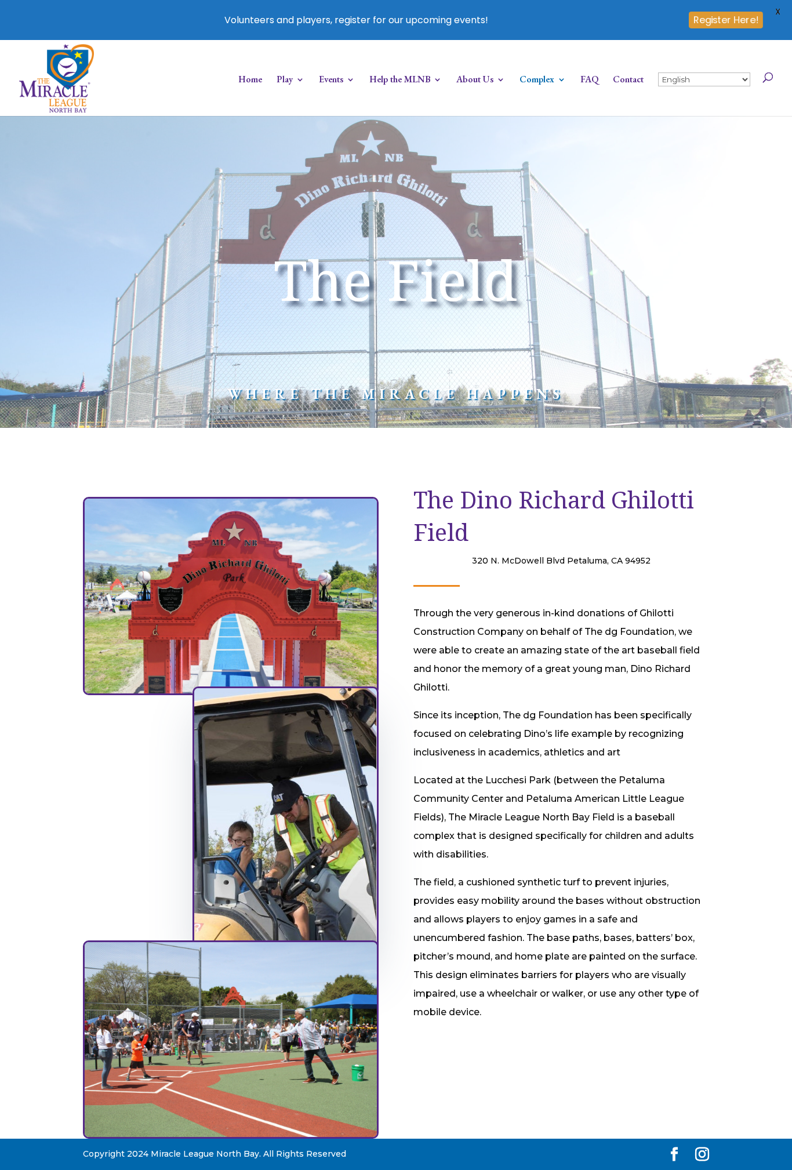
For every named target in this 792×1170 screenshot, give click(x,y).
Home (250, 80)
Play (285, 80)
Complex (536, 80)
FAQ (589, 80)
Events (331, 80)
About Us (474, 80)
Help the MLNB (399, 80)
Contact (628, 80)
